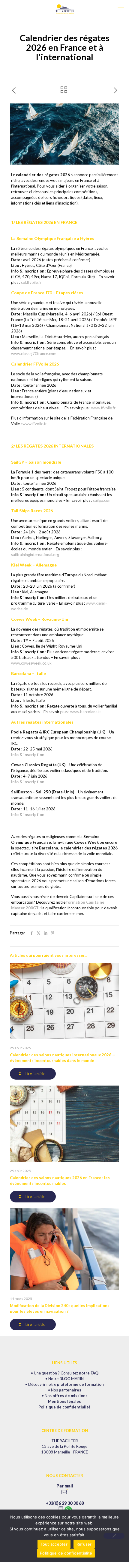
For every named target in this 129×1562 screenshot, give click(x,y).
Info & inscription (27, 754)
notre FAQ (88, 1373)
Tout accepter (54, 1544)
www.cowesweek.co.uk (31, 663)
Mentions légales (64, 1401)
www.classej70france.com (33, 353)
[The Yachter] (64, 8)
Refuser (84, 1544)
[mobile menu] (121, 9)
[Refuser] (114, 1536)
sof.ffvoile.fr (31, 282)
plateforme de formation (80, 1384)
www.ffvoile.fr (103, 407)
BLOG (64, 1378)
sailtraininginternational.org (35, 554)
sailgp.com (102, 500)
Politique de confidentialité (64, 1407)
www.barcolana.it (85, 711)
